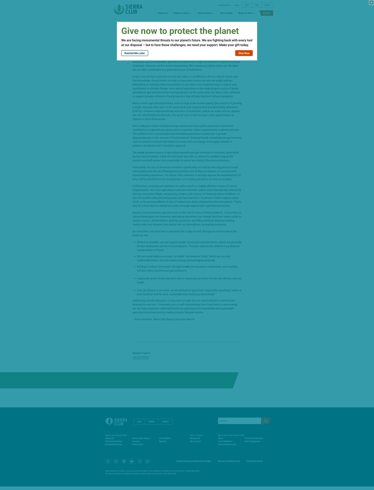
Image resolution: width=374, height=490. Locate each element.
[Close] (371, 2)
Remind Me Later (134, 53)
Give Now (244, 53)
